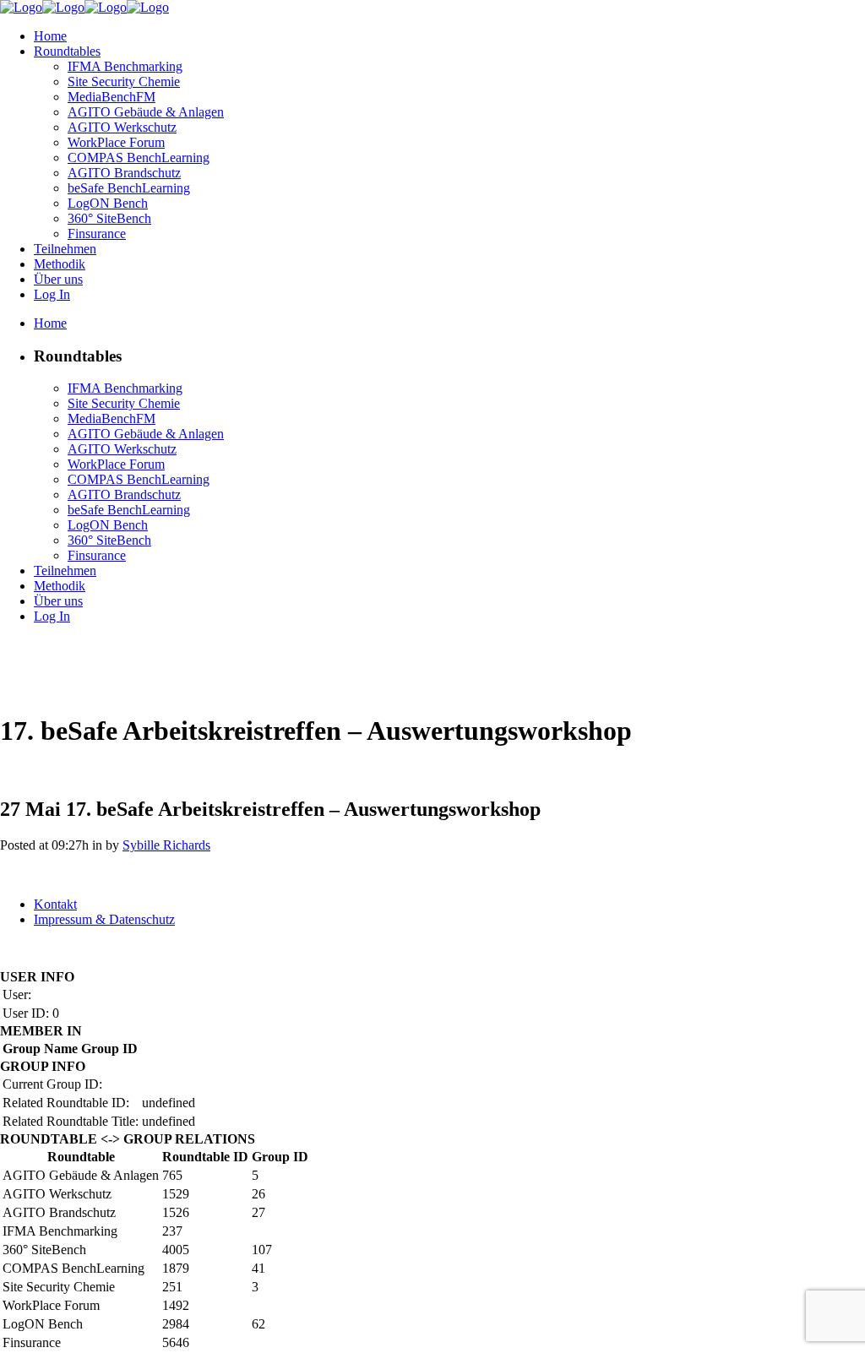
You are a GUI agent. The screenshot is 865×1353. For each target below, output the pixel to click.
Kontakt (55, 904)
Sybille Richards (166, 845)
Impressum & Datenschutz (104, 919)
